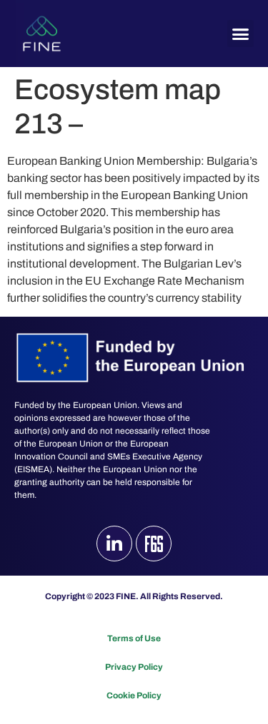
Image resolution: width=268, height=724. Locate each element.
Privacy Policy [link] (134, 667)
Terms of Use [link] (134, 638)
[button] (240, 33)
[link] (41, 33)
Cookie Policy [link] (134, 695)
